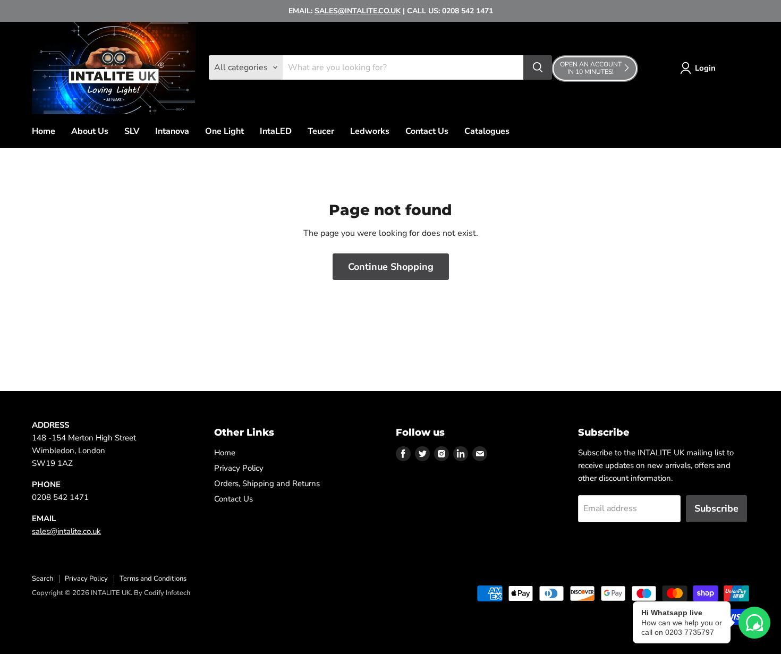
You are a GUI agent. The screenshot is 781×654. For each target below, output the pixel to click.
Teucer (321, 131)
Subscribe (716, 508)
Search (42, 578)
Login (705, 68)
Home (43, 131)
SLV (131, 131)
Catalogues (487, 131)
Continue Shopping (391, 266)
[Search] (537, 67)
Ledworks (369, 131)
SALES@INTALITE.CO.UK (358, 11)
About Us (89, 131)
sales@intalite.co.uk (66, 531)
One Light (224, 131)
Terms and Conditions (153, 578)
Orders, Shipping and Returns (267, 483)
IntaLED (276, 131)
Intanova (172, 131)
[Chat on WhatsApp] (754, 623)
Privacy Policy (239, 468)
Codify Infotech (167, 593)
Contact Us (426, 131)
